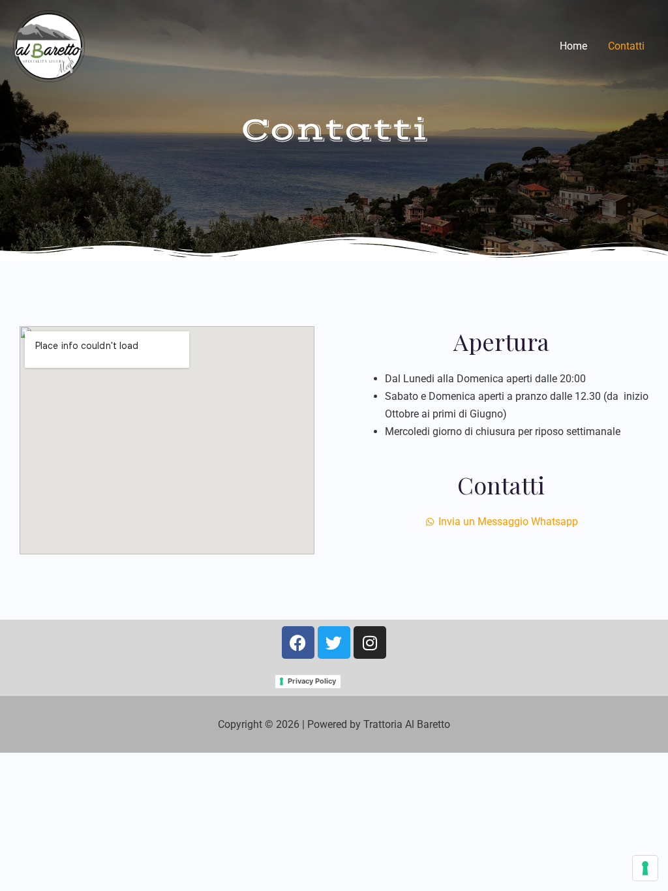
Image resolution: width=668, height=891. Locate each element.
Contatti (626, 46)
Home (573, 46)
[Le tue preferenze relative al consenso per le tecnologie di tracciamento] (645, 868)
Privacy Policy (312, 681)
